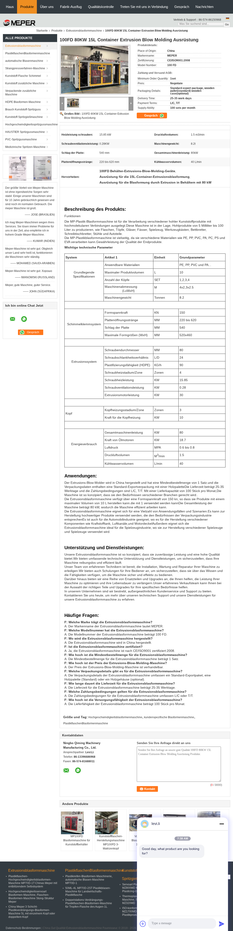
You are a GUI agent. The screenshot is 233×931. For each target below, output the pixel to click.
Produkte (27, 7)
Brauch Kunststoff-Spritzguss (23, 109)
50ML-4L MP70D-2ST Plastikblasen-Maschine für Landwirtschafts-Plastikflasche (88, 891)
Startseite (42, 30)
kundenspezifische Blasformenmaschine (169, 717)
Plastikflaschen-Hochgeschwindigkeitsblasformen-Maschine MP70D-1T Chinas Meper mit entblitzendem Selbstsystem (32, 881)
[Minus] (221, 824)
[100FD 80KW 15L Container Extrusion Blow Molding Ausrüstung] (95, 71)
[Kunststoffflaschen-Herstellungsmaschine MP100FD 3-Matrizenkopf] (111, 823)
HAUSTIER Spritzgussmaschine (25, 132)
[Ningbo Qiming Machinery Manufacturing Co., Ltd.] (19, 23)
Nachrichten (204, 7)
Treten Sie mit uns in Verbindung (144, 7)
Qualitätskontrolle (101, 7)
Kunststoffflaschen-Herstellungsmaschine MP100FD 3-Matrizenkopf (111, 842)
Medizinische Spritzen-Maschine (25, 147)
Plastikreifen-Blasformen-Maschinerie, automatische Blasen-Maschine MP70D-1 (88, 880)
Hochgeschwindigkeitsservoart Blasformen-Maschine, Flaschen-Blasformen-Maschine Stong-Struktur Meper (31, 896)
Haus (10, 7)
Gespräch (181, 6)
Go (227, 24)
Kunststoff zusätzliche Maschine (25, 83)
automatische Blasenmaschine (24, 60)
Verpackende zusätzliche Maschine (20, 92)
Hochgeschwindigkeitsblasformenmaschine (115, 717)
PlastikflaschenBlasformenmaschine (27, 53)
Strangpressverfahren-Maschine (25, 68)
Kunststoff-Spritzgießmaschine (24, 117)
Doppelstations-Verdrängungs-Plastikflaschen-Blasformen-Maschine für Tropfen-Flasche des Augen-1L (88, 903)
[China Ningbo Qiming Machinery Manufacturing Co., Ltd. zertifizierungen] (17, 168)
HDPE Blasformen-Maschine (23, 102)
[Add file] (143, 924)
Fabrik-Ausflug (71, 7)
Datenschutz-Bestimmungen (23, 928)
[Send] (221, 924)
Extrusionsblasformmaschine (84, 30)
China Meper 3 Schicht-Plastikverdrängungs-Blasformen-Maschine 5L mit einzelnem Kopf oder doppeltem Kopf (31, 912)
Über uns (47, 7)
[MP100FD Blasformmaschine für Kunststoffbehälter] (77, 823)
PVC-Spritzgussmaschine (21, 139)
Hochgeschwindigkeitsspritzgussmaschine (28, 124)
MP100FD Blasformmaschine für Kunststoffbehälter (76, 840)
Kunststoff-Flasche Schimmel (23, 75)
